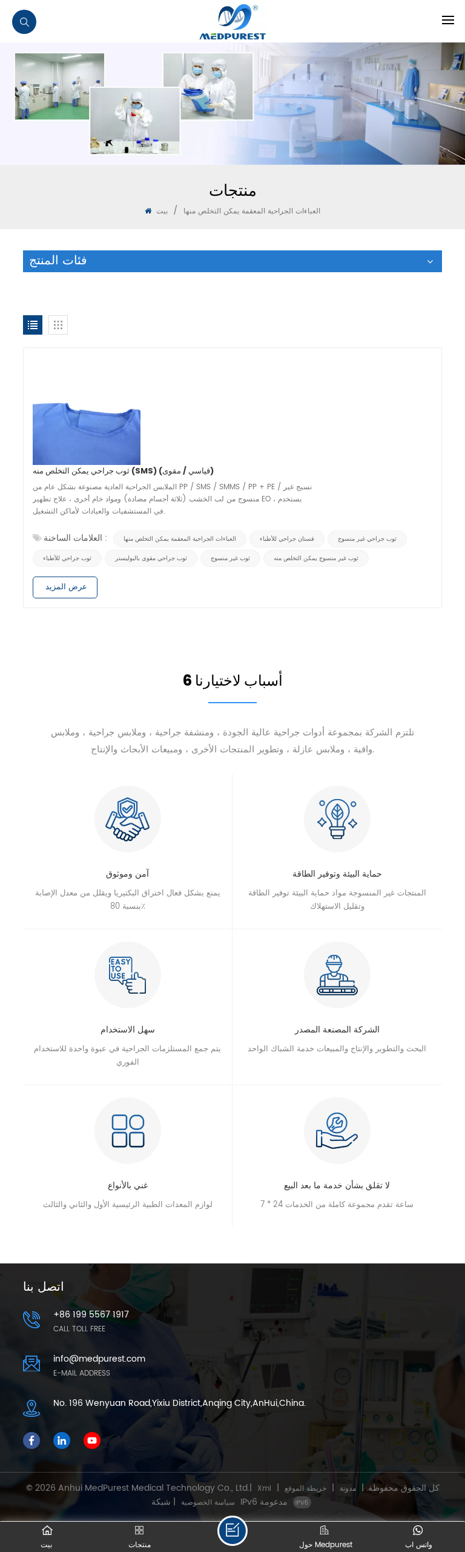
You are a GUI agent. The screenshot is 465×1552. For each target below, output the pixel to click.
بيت (161, 211)
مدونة (348, 1488)
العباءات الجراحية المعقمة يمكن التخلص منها (180, 539)
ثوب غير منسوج (230, 558)
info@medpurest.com (99, 1359)
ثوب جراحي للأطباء (67, 558)
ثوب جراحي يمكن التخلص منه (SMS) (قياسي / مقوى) (123, 471)
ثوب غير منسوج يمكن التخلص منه (316, 558)
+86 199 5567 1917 (91, 1315)
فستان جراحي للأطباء (287, 539)
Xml (264, 1488)
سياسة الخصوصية (208, 1502)
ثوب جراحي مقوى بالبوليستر (151, 558)
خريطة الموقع (305, 1488)
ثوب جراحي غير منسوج (367, 539)
